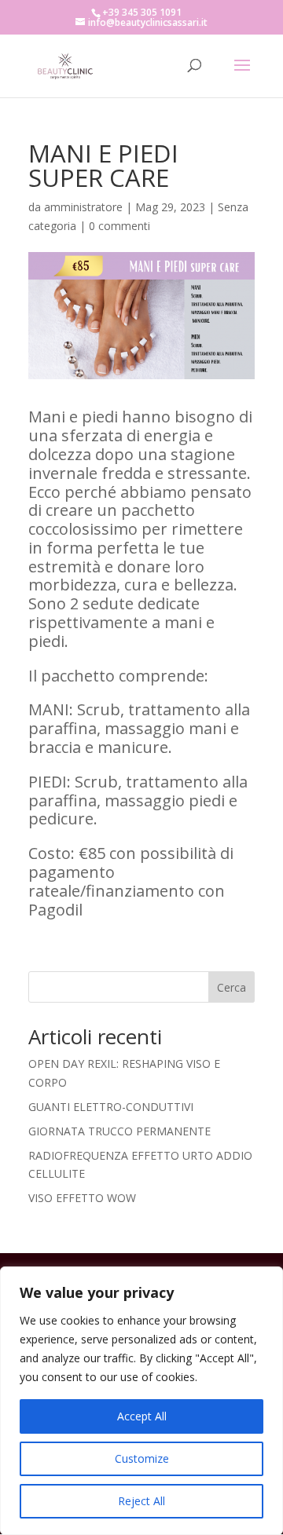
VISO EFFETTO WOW (82, 1197)
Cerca (231, 987)
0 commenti (119, 225)
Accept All (142, 1416)
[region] (141, 1400)
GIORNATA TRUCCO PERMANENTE (119, 1131)
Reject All (141, 1500)
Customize (142, 1458)
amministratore (83, 206)
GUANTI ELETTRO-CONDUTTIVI (110, 1106)
